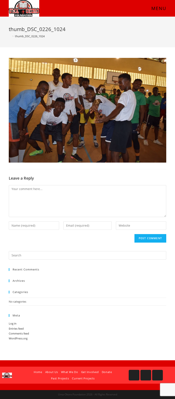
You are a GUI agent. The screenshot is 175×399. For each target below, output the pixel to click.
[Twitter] (157, 375)
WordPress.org (18, 338)
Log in (12, 323)
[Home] (10, 36)
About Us (51, 372)
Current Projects (83, 378)
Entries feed (16, 328)
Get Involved (90, 372)
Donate (107, 372)
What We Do (69, 372)
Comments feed (19, 333)
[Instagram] (145, 375)
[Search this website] (87, 255)
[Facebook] (134, 375)
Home (38, 372)
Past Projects (60, 378)
